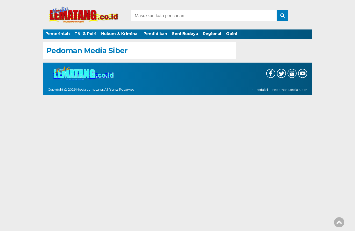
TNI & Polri (85, 33)
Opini (231, 33)
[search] (282, 15)
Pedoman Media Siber (289, 90)
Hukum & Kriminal (120, 33)
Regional (212, 33)
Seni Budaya (185, 33)
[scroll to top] (339, 224)
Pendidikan (155, 33)
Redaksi (262, 90)
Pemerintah (57, 33)
